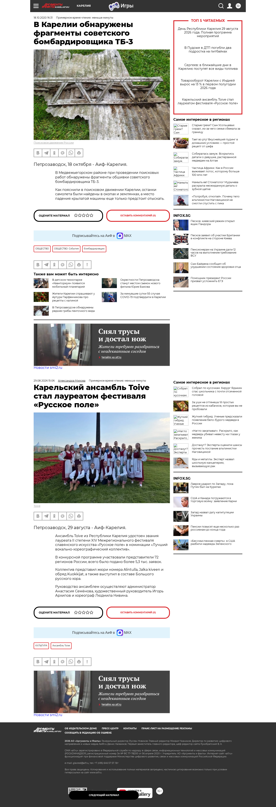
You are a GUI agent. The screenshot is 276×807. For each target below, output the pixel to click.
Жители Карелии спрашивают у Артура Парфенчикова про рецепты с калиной (73, 297)
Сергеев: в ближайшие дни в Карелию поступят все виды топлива (208, 67)
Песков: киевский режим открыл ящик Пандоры (213, 223)
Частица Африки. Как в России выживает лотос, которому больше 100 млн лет (215, 171)
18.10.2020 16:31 (43, 17)
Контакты (129, 728)
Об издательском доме (81, 728)
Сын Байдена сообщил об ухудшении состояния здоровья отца (216, 265)
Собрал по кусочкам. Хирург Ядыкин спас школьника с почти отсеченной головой (217, 391)
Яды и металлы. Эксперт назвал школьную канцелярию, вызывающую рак (213, 463)
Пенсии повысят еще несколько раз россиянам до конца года (215, 528)
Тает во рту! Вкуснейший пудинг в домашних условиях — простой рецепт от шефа (215, 143)
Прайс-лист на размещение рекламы (166, 728)
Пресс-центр (110, 728)
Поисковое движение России (54, 142)
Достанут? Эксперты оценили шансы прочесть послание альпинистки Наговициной (217, 448)
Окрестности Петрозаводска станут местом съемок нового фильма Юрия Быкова (140, 283)
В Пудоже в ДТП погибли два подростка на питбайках (207, 49)
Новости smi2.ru (48, 368)
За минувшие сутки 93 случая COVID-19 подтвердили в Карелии (143, 295)
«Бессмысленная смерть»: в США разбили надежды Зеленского (213, 542)
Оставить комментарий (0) (138, 215)
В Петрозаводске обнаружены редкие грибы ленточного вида (73, 309)
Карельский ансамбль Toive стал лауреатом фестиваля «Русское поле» (208, 101)
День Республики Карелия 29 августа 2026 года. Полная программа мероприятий (208, 32)
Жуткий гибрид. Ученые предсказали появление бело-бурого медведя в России (217, 420)
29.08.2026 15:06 (44, 380)
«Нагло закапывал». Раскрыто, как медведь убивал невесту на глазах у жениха (216, 434)
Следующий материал (104, 795)
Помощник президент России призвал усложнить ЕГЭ (211, 280)
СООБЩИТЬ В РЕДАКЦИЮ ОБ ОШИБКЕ (88, 732)
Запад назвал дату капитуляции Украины (212, 514)
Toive (37, 505)
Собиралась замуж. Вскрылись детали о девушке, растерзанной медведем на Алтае (214, 157)
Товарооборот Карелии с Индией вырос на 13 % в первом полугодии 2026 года (208, 84)
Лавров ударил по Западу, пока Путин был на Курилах (212, 485)
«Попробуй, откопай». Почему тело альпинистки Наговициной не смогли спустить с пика (216, 200)
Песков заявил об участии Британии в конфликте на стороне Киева (215, 237)
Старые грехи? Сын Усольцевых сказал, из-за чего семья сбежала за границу (216, 129)
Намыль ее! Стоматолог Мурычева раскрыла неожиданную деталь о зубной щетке (215, 186)
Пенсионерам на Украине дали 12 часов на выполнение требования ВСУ (213, 252)
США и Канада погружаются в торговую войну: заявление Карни (214, 500)
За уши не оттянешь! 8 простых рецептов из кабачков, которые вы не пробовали (217, 406)
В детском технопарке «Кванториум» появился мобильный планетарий (68, 283)
